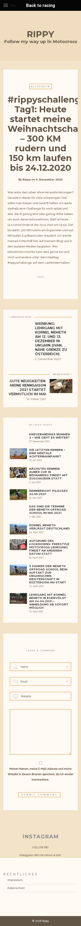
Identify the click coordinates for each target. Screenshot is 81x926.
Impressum (15, 880)
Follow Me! (40, 847)
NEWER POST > (62, 374)
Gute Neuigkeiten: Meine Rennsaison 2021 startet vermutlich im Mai (27, 387)
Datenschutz (16, 888)
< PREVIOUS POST (20, 317)
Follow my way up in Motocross (40, 41)
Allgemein (40, 86)
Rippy (40, 34)
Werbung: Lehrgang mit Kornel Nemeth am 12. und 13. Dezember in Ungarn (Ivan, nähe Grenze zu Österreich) (51, 339)
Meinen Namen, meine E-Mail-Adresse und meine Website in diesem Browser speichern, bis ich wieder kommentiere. (40, 774)
